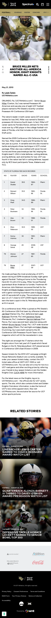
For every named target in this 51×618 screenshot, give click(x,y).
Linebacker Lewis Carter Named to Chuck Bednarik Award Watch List (22, 452)
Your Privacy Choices (19, 596)
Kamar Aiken (7, 327)
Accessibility (6, 600)
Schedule (18, 12)
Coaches (36, 12)
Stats (46, 12)
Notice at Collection (35, 596)
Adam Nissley (42, 327)
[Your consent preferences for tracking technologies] (4, 614)
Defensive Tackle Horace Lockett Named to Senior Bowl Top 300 (22, 535)
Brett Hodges (18, 290)
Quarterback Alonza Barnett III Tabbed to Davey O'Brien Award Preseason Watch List (25, 494)
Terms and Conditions (37, 591)
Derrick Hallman (33, 319)
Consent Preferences (21, 591)
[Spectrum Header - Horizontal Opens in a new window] (28, 4)
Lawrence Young (33, 317)
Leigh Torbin (10, 93)
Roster (27, 12)
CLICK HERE (19, 373)
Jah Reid (5, 314)
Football (5, 446)
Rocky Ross (42, 292)
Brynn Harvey (15, 324)
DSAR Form (6, 596)
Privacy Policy (6, 591)
